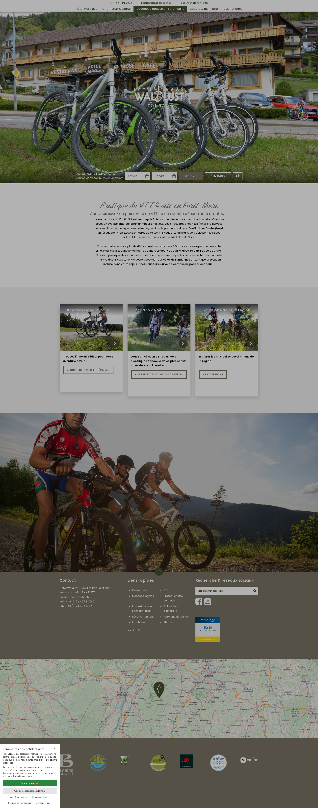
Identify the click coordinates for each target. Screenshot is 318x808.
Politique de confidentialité (20, 803)
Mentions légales (44, 803)
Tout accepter (27, 783)
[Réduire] (55, 748)
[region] (30, 765)
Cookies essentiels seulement (29, 790)
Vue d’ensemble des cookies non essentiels (30, 797)
